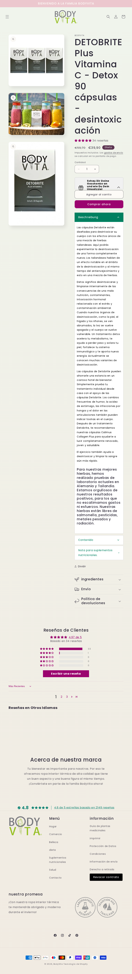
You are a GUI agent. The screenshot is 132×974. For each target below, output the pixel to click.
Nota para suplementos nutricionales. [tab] (95, 552)
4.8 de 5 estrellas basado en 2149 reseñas (84, 808)
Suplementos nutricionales (57, 860)
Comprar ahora (99, 204)
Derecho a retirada (102, 869)
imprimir (95, 838)
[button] (7, 17)
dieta (52, 850)
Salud (52, 869)
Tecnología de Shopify (75, 964)
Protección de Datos (103, 846)
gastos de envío (113, 152)
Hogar (53, 826)
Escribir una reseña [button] (66, 674)
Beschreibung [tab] (88, 217)
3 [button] (67, 697)
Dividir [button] (82, 566)
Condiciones (98, 854)
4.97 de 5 (75, 637)
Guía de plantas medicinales (100, 828)
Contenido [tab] (85, 540)
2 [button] (61, 697)
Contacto (55, 877)
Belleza (53, 842)
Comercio (55, 834)
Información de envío (104, 861)
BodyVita (58, 964)
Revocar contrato (106, 877)
